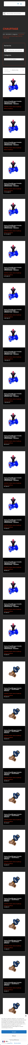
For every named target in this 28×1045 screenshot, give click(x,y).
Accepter (14, 1032)
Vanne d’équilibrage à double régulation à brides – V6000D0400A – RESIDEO (13, 102)
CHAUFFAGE (21, 34)
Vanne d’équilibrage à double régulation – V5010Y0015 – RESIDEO (13, 984)
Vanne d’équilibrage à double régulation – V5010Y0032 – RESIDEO (13, 858)
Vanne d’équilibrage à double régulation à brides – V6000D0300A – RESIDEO (13, 185)
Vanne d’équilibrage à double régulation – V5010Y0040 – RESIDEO (13, 815)
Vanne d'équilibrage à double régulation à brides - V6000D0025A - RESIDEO (13, 647)
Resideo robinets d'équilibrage (10, 36)
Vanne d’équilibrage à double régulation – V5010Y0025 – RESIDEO (13, 900)
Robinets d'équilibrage (8, 108)
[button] (26, 1016)
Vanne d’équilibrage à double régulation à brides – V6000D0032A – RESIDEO (13, 605)
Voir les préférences (14, 1040)
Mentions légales (17, 1043)
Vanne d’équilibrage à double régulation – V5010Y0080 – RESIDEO (13, 689)
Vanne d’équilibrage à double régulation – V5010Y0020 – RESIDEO (13, 942)
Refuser (14, 1036)
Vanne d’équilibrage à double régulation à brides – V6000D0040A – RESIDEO (13, 563)
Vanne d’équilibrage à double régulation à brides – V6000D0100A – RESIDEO (13, 395)
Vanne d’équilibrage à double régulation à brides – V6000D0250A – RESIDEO (13, 227)
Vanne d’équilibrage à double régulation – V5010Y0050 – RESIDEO (13, 773)
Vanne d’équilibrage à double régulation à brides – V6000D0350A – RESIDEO (13, 144)
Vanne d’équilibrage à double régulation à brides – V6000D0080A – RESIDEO (13, 437)
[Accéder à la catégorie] (23, 59)
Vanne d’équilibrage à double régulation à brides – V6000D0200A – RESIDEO (13, 269)
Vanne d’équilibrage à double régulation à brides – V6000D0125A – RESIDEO (13, 353)
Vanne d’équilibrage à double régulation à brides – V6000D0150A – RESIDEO (13, 311)
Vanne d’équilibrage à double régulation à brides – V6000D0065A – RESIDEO (13, 479)
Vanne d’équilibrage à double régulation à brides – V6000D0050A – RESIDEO (13, 521)
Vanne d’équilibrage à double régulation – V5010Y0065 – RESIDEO (13, 731)
